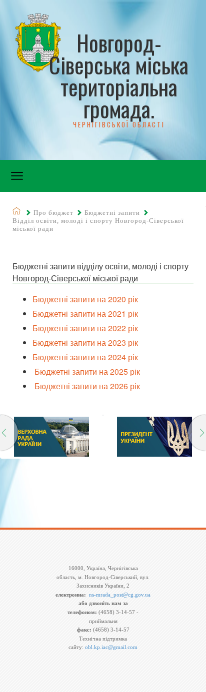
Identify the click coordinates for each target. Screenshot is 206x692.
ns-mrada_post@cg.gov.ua (119, 595)
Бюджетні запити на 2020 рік (85, 299)
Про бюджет (54, 212)
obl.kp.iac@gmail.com (111, 647)
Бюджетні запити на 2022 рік (85, 328)
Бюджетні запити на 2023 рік (85, 342)
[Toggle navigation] (17, 176)
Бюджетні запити (112, 212)
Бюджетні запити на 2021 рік (85, 313)
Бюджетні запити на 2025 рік (86, 371)
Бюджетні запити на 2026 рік (86, 386)
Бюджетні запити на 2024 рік (85, 357)
